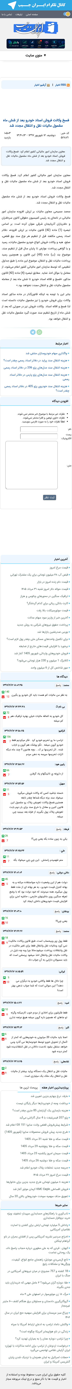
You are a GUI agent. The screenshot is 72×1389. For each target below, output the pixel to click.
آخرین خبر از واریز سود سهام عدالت (47, 617)
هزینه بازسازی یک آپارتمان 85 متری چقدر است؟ (40, 1110)
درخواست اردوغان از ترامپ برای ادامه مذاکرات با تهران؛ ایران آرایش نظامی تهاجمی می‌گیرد (37, 1348)
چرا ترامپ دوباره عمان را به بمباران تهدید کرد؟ (41, 1338)
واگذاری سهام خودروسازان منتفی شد (46, 353)
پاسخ (58, 685)
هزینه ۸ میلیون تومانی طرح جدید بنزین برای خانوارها (37, 1182)
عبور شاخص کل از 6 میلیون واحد (49, 668)
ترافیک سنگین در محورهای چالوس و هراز (44, 596)
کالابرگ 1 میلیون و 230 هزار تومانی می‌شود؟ (42, 660)
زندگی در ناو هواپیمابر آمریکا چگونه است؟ (44, 1331)
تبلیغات (18, 14)
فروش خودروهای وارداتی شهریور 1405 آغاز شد (41, 653)
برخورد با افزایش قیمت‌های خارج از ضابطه (43, 646)
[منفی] (3, 697)
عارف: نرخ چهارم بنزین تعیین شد (49, 1096)
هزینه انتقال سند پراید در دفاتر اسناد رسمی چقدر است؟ (35, 360)
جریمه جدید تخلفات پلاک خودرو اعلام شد (44, 1168)
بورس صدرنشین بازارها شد (52, 632)
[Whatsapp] (39, 334)
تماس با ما (7, 14)
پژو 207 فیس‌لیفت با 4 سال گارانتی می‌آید (43, 1117)
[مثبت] (3, 692)
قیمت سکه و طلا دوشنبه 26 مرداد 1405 (45, 1160)
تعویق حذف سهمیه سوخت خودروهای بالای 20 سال (38, 1196)
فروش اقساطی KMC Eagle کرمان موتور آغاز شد (40, 1189)
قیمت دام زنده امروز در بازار (52, 582)
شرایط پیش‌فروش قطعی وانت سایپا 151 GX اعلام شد (37, 1125)
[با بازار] (36, 43)
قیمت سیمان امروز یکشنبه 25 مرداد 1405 (44, 1153)
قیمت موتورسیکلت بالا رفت (52, 610)
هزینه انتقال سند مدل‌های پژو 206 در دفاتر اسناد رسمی (35, 367)
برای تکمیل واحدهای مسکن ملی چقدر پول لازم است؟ (37, 639)
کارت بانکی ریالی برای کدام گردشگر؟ (47, 603)
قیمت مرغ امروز (59, 567)
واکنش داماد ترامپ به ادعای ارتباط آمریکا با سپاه (39, 1324)
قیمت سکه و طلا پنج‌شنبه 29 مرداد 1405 (44, 1146)
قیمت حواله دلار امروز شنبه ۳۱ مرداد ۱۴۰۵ (44, 589)
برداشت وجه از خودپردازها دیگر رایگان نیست (42, 1103)
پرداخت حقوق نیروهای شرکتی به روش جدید (42, 625)
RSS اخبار (61, 85)
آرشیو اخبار (40, 85)
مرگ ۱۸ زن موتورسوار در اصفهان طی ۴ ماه (44, 1294)
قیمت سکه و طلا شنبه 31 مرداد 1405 (46, 1139)
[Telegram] (33, 334)
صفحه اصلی (32, 14)
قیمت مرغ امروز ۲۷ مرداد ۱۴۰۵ (50, 1175)
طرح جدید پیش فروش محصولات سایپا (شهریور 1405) (36, 1132)
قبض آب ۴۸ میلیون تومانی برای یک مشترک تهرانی (39, 575)
